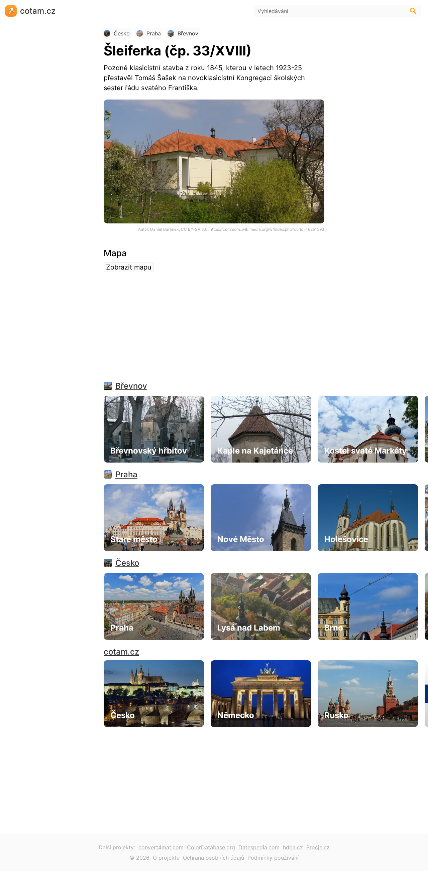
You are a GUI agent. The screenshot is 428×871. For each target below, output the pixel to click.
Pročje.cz (318, 847)
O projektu (166, 857)
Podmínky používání (273, 857)
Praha (126, 474)
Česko (127, 563)
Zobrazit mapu (128, 267)
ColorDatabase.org (211, 847)
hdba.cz (293, 847)
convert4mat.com (161, 847)
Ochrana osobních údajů (213, 857)
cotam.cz (121, 652)
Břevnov (131, 386)
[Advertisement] (214, 330)
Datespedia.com (259, 847)
